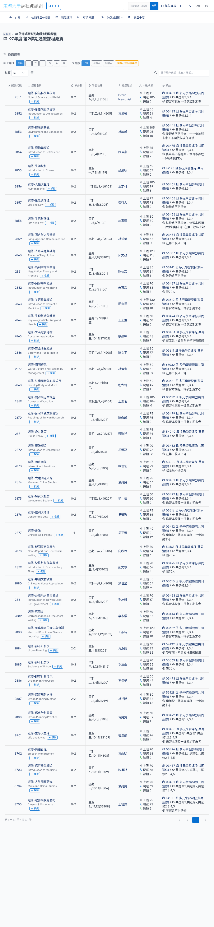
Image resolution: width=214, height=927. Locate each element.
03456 (170, 198)
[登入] (181, 6)
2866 (18, 352)
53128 (170, 692)
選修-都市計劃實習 (40, 712)
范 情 (122, 498)
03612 (170, 299)
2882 (18, 616)
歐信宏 (122, 271)
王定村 (122, 186)
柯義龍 (122, 449)
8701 (18, 735)
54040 (170, 431)
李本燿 (122, 616)
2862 (18, 287)
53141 (170, 267)
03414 (170, 614)
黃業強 (122, 113)
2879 (18, 567)
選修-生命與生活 (39, 733)
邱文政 (122, 255)
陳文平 (122, 352)
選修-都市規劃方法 (40, 694)
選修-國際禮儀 (37, 364)
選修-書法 (34, 530)
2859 (18, 239)
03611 (170, 350)
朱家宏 (122, 287)
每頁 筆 (19, 72)
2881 (18, 599)
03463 (170, 595)
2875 (18, 498)
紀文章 (122, 567)
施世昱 (122, 583)
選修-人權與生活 (39, 184)
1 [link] (195, 820)
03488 (170, 729)
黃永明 (122, 753)
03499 (170, 413)
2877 (18, 532)
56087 (170, 253)
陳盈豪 (122, 152)
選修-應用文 (36, 611)
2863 (18, 304)
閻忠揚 (122, 304)
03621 (170, 381)
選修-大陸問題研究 (40, 478)
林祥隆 (122, 698)
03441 (170, 125)
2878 (18, 551)
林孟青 (122, 369)
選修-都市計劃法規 (40, 676)
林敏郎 (122, 131)
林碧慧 (122, 239)
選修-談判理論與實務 (41, 267)
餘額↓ (108, 63)
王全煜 (122, 320)
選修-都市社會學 (39, 662)
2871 (18, 433)
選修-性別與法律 (39, 512)
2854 (18, 152)
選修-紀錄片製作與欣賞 (43, 563)
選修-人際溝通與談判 (41, 251)
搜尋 (154, 5)
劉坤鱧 (122, 599)
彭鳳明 (122, 170)
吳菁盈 (122, 514)
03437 (170, 283)
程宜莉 (122, 385)
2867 (18, 369)
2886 (18, 680)
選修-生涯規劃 (37, 166)
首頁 (8, 33)
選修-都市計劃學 (39, 646)
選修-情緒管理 (37, 749)
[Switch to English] (190, 6)
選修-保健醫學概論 (40, 283)
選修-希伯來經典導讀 (41, 109)
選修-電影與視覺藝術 (41, 800)
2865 (18, 336)
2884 (18, 648)
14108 (170, 798)
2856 (18, 186)
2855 (18, 170)
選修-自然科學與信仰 (41, 93)
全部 (20, 63)
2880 (18, 583)
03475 (170, 145)
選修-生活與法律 (39, 200)
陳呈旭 (122, 769)
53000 (170, 462)
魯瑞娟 (122, 735)
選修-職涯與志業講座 (41, 397)
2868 (18, 385)
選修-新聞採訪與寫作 (41, 546)
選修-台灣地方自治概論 (43, 595)
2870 (18, 417)
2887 (18, 698)
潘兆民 (122, 482)
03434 (170, 332)
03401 (170, 93)
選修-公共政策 (37, 431)
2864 (18, 320)
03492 (170, 715)
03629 (170, 628)
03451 (170, 184)
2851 (18, 97)
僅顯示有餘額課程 (127, 63)
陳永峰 (122, 417)
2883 (18, 632)
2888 (18, 717)
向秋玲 (122, 551)
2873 (18, 466)
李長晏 (122, 680)
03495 (170, 563)
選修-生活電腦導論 (40, 332)
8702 (18, 753)
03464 (170, 234)
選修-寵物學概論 (39, 147)
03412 (170, 526)
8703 (18, 769)
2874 (18, 482)
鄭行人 (122, 202)
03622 (170, 397)
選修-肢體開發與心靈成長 (44, 381)
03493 (170, 678)
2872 (18, 449)
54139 (170, 644)
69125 (170, 168)
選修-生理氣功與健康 (41, 316)
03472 (170, 494)
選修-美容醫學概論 (40, 299)
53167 (170, 546)
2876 (18, 514)
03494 (170, 316)
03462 (170, 445)
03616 (170, 510)
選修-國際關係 (37, 462)
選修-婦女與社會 (39, 496)
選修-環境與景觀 (39, 127)
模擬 (36, 101)
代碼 (85, 63)
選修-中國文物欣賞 (40, 579)
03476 (170, 749)
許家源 (122, 220)
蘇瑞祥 (122, 433)
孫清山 (122, 664)
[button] (87, 17)
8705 (18, 804)
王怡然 (122, 804)
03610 (170, 581)
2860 (18, 255)
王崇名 (122, 401)
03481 (170, 480)
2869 (18, 401)
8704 (18, 786)
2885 (18, 664)
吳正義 (122, 532)
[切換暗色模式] (206, 6)
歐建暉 (122, 336)
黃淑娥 (122, 648)
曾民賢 (122, 717)
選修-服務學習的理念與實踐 (46, 628)
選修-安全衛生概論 (40, 348)
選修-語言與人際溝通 (41, 234)
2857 (18, 202)
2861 (18, 271)
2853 (18, 131)
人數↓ (96, 63)
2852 (18, 113)
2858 (18, 220)
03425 (170, 111)
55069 (170, 660)
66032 (170, 364)
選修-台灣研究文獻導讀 (43, 413)
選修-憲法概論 (37, 445)
